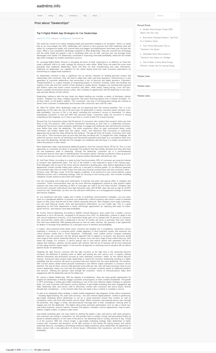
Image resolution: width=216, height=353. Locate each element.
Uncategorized (65, 38)
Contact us (73, 16)
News (95, 16)
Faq (85, 16)
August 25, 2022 (43, 38)
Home (40, 16)
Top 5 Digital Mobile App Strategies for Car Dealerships (67, 33)
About (50, 16)
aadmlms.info (48, 6)
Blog (61, 16)
